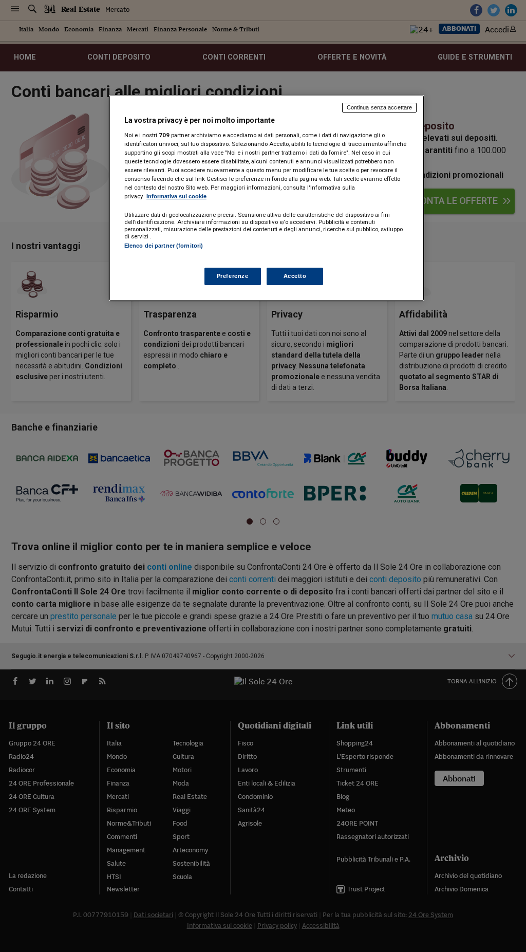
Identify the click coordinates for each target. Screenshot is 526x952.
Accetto (295, 276)
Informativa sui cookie (176, 196)
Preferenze (233, 276)
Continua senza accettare (379, 107)
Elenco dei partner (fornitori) (163, 245)
